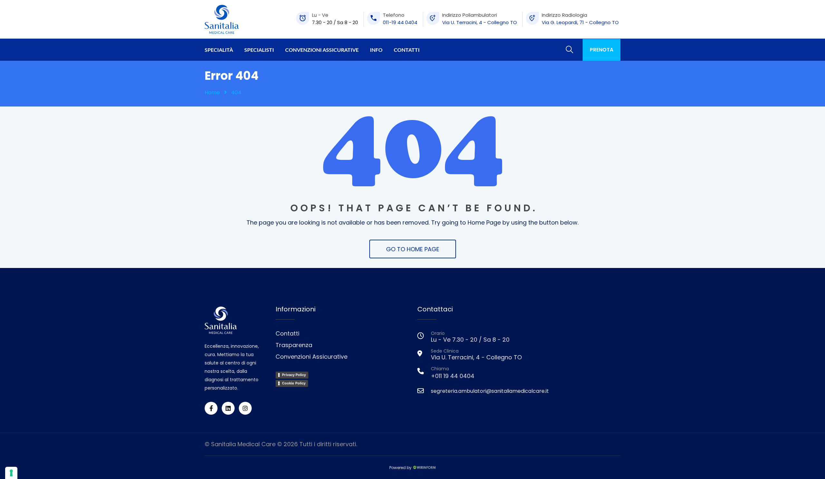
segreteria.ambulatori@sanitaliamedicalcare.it (490, 391)
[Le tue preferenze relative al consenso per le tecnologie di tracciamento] (11, 473)
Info (376, 50)
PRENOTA (601, 49)
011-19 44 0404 (400, 22)
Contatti (407, 50)
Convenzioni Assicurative (322, 50)
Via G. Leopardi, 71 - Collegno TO (580, 22)
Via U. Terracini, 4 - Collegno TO (479, 22)
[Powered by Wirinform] (424, 467)
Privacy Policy (294, 375)
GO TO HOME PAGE (412, 249)
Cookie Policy (294, 383)
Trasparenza (294, 345)
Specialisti (259, 50)
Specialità (219, 50)
